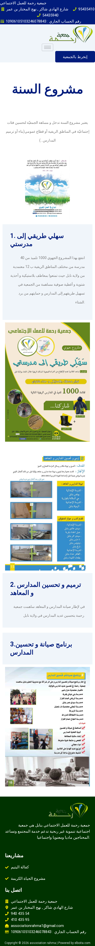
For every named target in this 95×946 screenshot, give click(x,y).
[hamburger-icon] (47, 47)
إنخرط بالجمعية (75, 56)
